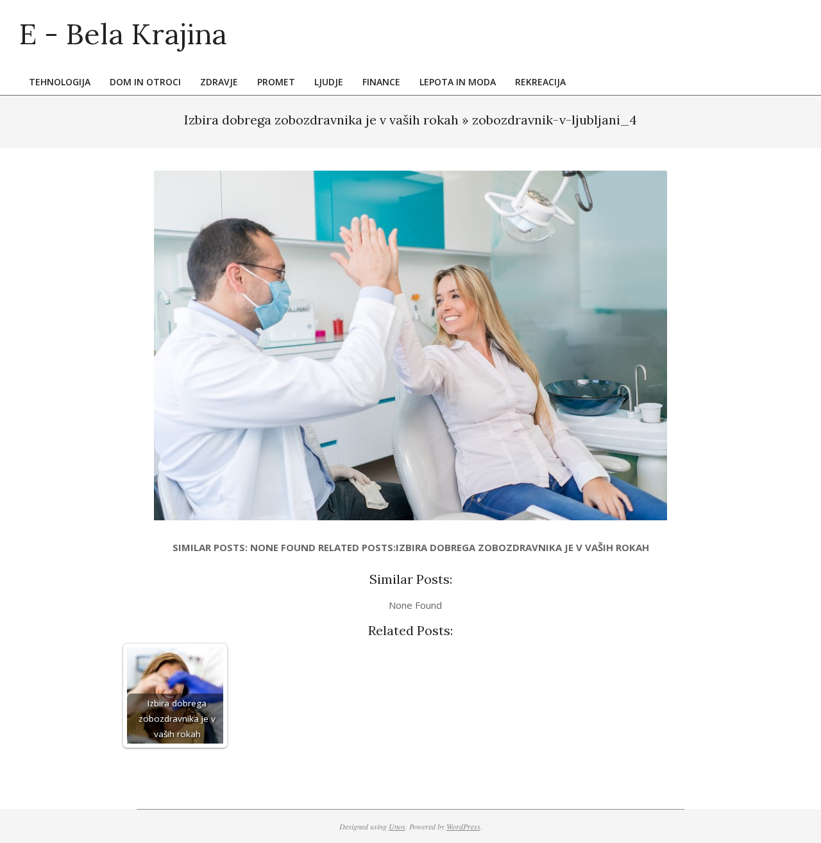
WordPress (463, 826)
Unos (397, 826)
